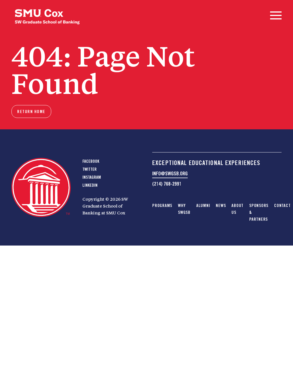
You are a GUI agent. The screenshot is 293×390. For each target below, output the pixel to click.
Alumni (203, 205)
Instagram (91, 177)
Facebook (90, 161)
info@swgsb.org (170, 173)
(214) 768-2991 (166, 184)
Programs (162, 205)
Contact (282, 205)
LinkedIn (90, 185)
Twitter (89, 169)
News (221, 205)
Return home (31, 111)
